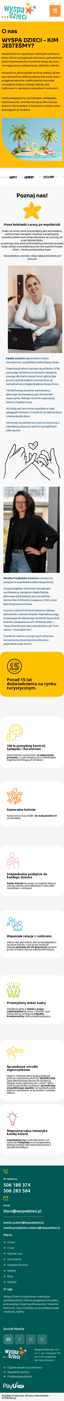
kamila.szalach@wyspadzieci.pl (23, 1222)
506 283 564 (16, 1190)
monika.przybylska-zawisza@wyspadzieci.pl (31, 1227)
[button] (55, 11)
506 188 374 (16, 1184)
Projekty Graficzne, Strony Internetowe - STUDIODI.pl (26, 1397)
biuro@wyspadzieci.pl (22, 1211)
